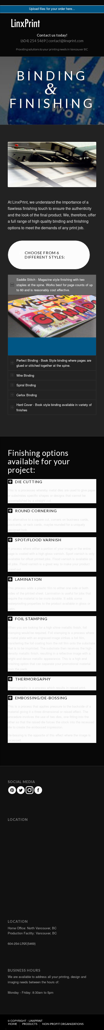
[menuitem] (13, 1024)
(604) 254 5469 (33, 40)
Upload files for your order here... (52, 8)
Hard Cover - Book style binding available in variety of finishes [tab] (54, 407)
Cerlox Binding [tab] (26, 395)
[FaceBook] (38, 792)
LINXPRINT (36, 1020)
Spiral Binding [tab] (26, 385)
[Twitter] (20, 792)
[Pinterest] (12, 792)
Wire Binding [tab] (25, 375)
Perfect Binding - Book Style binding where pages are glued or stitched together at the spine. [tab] (53, 363)
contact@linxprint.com (65, 40)
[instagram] (29, 792)
